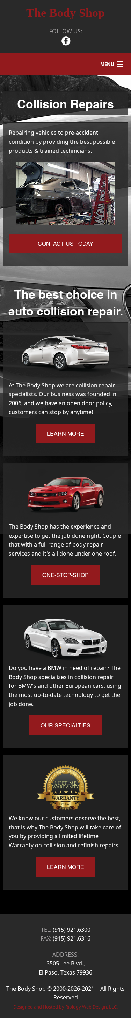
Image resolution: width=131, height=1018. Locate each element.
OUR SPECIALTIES (65, 725)
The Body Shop (65, 12)
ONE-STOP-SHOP (65, 575)
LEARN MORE (65, 433)
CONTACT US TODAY (65, 243)
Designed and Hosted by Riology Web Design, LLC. (65, 1007)
